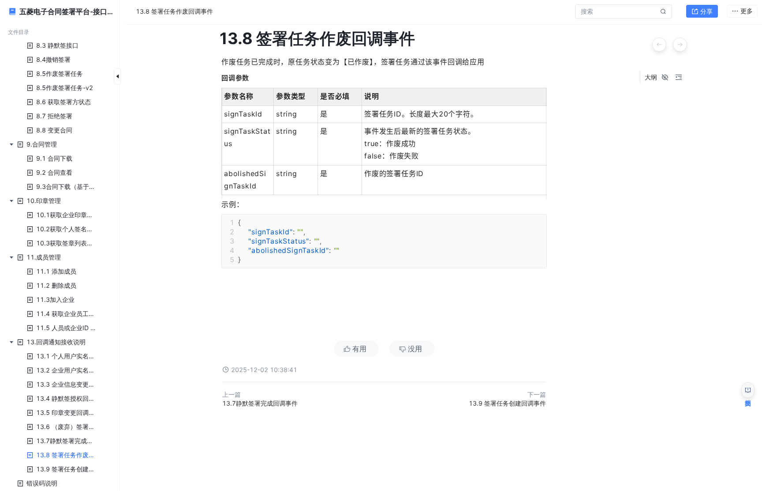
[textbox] (384, 197)
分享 (706, 11)
